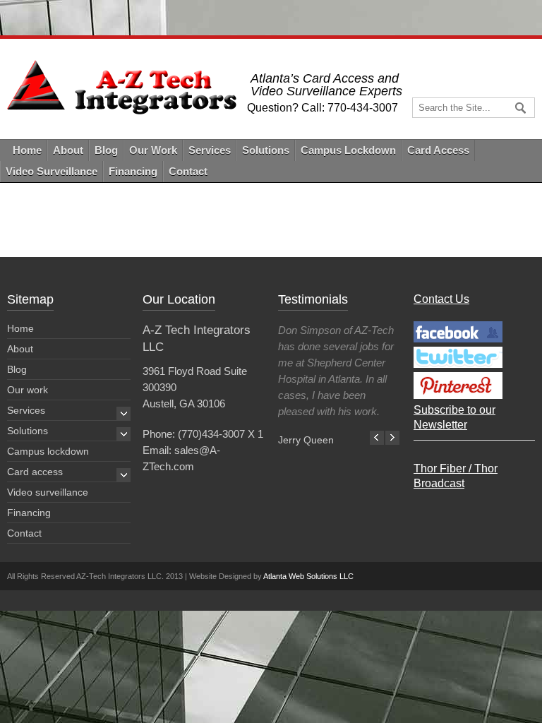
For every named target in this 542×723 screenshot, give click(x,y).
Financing (133, 171)
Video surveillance (47, 492)
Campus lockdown (48, 451)
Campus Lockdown (348, 150)
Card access (35, 471)
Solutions (265, 150)
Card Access (438, 150)
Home (27, 150)
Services (209, 150)
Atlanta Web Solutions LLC (308, 576)
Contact (188, 171)
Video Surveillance (51, 171)
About (68, 150)
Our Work (153, 150)
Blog (106, 150)
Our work (27, 389)
